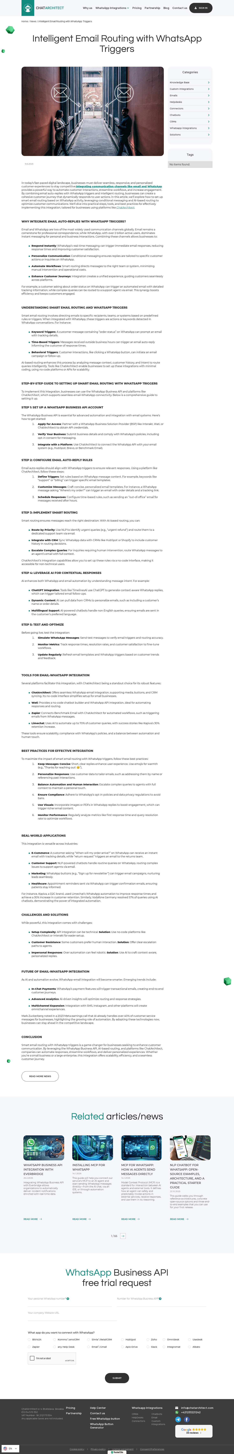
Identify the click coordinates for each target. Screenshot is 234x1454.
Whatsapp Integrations (147, 1408)
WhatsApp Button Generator (101, 1425)
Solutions (175, 134)
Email (154, 1417)
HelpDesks (137, 1417)
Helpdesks (176, 102)
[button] (111, 8)
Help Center (98, 1408)
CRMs (173, 121)
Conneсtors (138, 1420)
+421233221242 (191, 1412)
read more (31, 1219)
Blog (166, 8)
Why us (87, 8)
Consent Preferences (152, 1449)
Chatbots (175, 115)
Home (24, 21)
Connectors (176, 108)
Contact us (179, 8)
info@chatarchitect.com (197, 1408)
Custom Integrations (182, 89)
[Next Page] (123, 1236)
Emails (173, 95)
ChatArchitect (125, 207)
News (33, 21)
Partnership (152, 8)
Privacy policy (98, 1449)
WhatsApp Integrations (111, 8)
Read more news (40, 1076)
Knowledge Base (179, 82)
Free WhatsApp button (105, 1418)
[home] (42, 8)
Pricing (137, 8)
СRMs (135, 1413)
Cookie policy (77, 1449)
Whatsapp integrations (183, 128)
